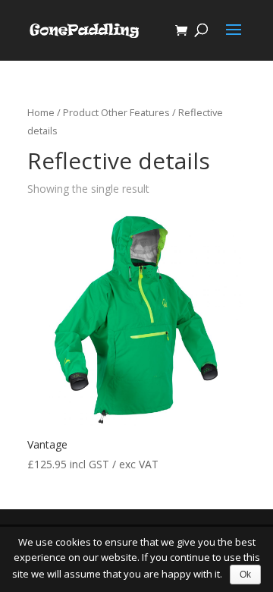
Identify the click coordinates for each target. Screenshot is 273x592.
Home (41, 112)
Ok (245, 574)
